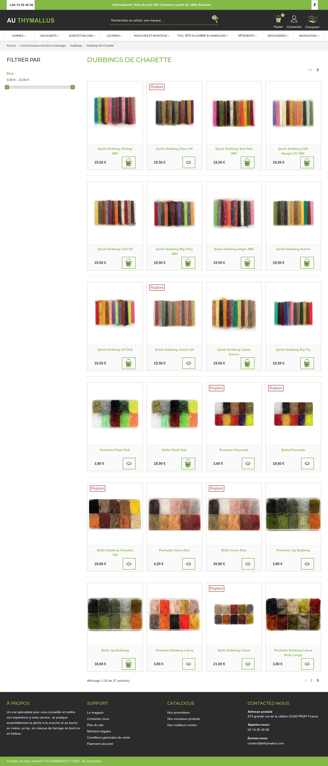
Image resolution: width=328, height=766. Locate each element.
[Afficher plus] (188, 162)
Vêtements (246, 35)
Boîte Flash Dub (174, 450)
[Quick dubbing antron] (293, 213)
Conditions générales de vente (108, 737)
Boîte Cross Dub (233, 550)
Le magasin (95, 712)
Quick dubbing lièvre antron (234, 352)
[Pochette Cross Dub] (174, 514)
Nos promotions (178, 712)
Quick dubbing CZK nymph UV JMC (293, 151)
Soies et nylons (81, 35)
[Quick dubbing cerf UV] (115, 213)
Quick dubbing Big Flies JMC (174, 251)
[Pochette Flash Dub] (115, 414)
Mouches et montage (150, 35)
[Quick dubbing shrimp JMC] (115, 113)
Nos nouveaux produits (183, 719)
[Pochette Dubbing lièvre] (174, 614)
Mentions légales (99, 731)
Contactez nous (98, 719)
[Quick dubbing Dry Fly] (293, 313)
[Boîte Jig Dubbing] (115, 614)
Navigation (307, 35)
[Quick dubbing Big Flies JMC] (174, 213)
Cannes (17, 35)
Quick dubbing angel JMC (234, 249)
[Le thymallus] (31, 20)
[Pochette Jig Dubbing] (293, 514)
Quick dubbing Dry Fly (293, 349)
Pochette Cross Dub (174, 550)
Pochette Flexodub (233, 450)
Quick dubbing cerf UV (115, 249)
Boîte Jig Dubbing (115, 650)
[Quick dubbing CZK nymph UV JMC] (293, 113)
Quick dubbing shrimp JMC (115, 151)
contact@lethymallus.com (266, 743)
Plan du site (95, 725)
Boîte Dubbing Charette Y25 (115, 552)
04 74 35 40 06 (258, 729)
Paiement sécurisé (100, 743)
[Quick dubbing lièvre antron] (234, 313)
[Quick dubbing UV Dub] (115, 313)
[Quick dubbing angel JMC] (234, 213)
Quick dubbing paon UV (174, 148)
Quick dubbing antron (293, 249)
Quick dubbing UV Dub (115, 349)
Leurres (113, 35)
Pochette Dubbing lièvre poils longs (293, 653)
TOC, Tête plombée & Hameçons (201, 35)
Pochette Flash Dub (115, 450)
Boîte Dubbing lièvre (234, 650)
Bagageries (277, 35)
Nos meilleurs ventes (182, 725)
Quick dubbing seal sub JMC (234, 151)
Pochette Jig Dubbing (293, 550)
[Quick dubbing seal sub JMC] (234, 113)
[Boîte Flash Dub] (174, 414)
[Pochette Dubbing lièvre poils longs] (293, 614)
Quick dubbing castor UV (174, 349)
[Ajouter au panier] (129, 162)
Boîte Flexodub (293, 450)
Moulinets (48, 35)
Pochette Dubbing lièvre (174, 650)
